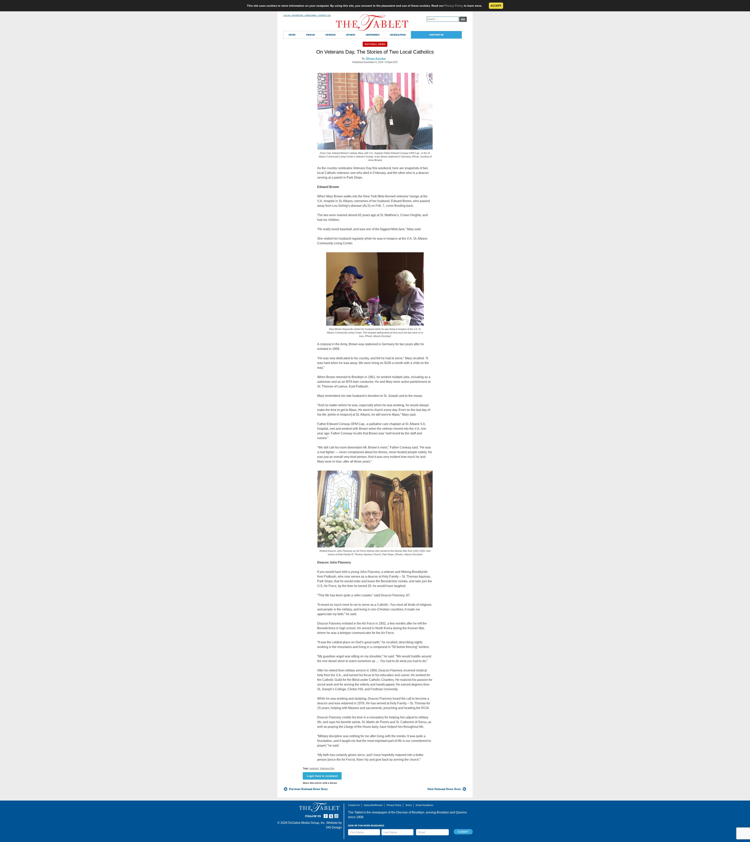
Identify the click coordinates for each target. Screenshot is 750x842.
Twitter (331, 814)
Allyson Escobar (376, 58)
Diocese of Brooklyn (410, 812)
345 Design (334, 827)
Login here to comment (322, 775)
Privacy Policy (453, 5)
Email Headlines (424, 805)
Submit (463, 831)
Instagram (337, 814)
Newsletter (398, 34)
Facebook (326, 814)
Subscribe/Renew (373, 805)
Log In (286, 15)
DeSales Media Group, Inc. (307, 822)
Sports (350, 34)
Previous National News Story (308, 789)
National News (375, 44)
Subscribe (310, 15)
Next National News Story (444, 789)
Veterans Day (327, 768)
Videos (310, 34)
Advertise (297, 15)
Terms (408, 805)
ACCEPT (496, 5)
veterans (314, 768)
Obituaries (372, 34)
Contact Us (324, 15)
